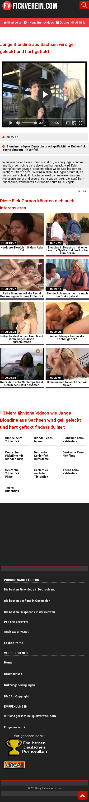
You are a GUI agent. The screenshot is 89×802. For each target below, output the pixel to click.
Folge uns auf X (14, 727)
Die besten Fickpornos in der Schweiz (30, 612)
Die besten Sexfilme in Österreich (27, 601)
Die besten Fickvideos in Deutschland (29, 589)
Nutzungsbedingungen (19, 685)
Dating (64, 22)
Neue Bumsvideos (41, 22)
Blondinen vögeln (18, 146)
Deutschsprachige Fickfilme (50, 146)
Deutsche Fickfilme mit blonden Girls (14, 456)
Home (8, 662)
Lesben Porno (13, 643)
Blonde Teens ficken (43, 439)
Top (82, 795)
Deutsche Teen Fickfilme (73, 454)
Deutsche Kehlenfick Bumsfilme (41, 456)
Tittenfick (31, 149)
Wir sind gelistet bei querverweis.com (30, 716)
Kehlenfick (78, 146)
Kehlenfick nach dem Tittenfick (41, 473)
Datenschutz (13, 674)
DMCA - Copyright (16, 696)
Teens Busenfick (12, 489)
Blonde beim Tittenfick (13, 439)
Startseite (14, 22)
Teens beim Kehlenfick (71, 471)
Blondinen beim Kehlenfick (73, 439)
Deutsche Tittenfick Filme (12, 473)
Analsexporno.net (16, 631)
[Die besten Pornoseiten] (28, 755)
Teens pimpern (12, 149)
